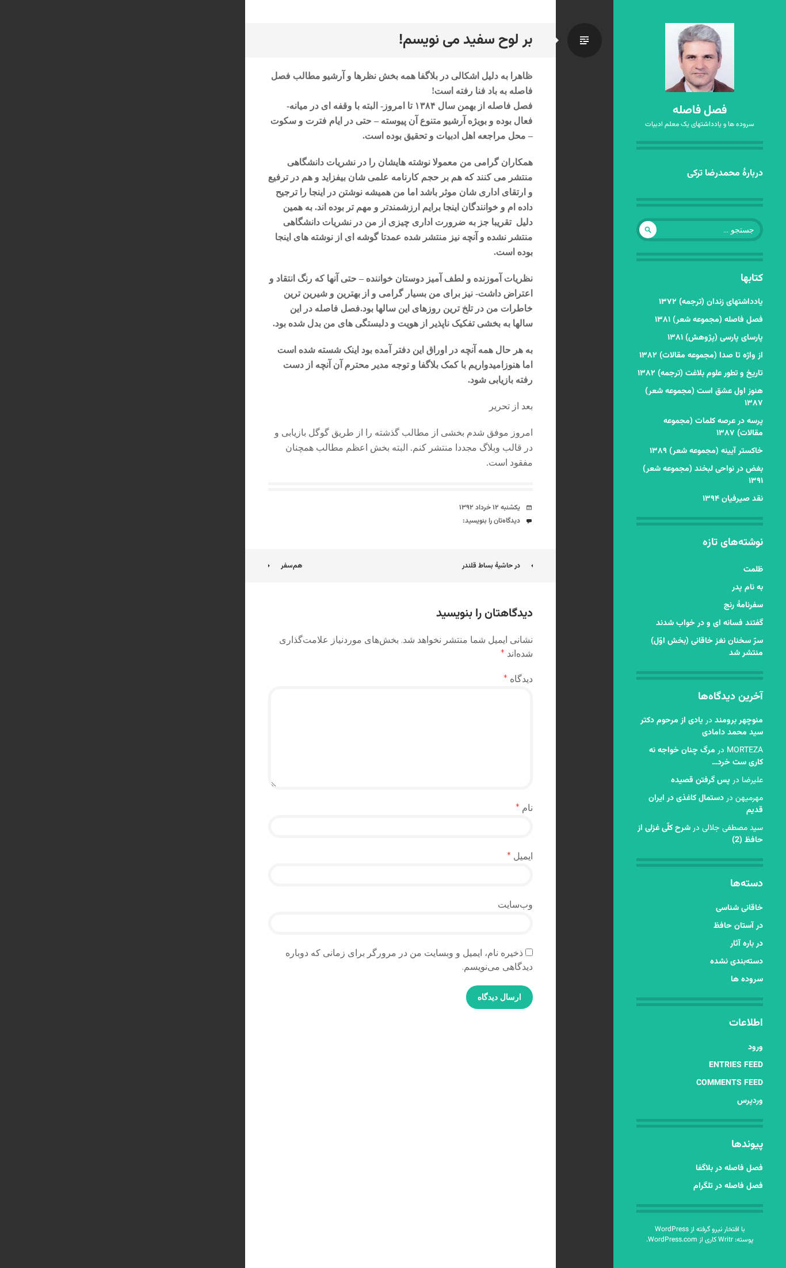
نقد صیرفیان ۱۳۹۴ (733, 499)
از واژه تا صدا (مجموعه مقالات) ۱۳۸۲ (701, 355)
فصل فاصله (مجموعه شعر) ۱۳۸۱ (709, 320)
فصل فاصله (700, 110)
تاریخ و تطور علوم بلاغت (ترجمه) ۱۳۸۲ (700, 373)
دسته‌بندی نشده (736, 961)
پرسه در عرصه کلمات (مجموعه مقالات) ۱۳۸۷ (713, 427)
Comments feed (729, 1083)
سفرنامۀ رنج (743, 605)
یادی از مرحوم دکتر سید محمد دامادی (701, 726)
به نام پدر (747, 587)
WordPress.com (672, 1240)
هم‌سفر (291, 566)
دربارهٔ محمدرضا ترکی (725, 173)
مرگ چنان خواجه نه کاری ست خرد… (706, 756)
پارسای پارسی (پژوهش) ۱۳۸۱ (715, 338)
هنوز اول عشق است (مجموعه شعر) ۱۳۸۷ (704, 397)
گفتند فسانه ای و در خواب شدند (709, 623)
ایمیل (520, 856)
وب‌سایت (515, 904)
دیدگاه (518, 678)
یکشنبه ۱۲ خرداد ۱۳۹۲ (489, 507)
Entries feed (736, 1065)
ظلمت (753, 569)
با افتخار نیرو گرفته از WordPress (700, 1229)
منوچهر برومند (739, 720)
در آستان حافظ (738, 926)
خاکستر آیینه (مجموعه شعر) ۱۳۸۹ (706, 451)
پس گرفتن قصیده (700, 780)
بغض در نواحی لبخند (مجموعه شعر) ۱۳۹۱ (703, 475)
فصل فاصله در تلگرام (728, 1186)
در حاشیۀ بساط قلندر (491, 566)
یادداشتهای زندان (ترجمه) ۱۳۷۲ (711, 302)
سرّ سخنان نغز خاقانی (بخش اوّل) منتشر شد (707, 647)
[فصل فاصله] (699, 57)
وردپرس (750, 1101)
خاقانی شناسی (739, 908)
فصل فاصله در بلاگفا (729, 1168)
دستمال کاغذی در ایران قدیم (705, 804)
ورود (755, 1047)
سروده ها (747, 979)
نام (524, 807)
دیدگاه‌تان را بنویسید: (491, 521)
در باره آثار (746, 944)
